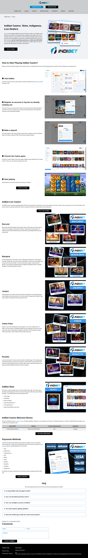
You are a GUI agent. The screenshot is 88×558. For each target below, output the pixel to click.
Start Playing (22, 187)
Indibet (5, 33)
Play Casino (11, 49)
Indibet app (38, 81)
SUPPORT (71, 11)
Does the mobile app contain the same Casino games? (23, 514)
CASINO (26, 11)
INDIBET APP (17, 11)
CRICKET (34, 11)
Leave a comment (9, 541)
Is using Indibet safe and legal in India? (18, 491)
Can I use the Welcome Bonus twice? (17, 497)
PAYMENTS (55, 11)
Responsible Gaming (7, 553)
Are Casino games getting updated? (17, 508)
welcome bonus (20, 421)
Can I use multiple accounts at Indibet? (18, 502)
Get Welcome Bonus (44, 433)
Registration (52, 7)
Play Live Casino (44, 210)
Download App (36, 7)
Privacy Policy (5, 551)
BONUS (63, 11)
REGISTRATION (44, 11)
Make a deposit (22, 476)
